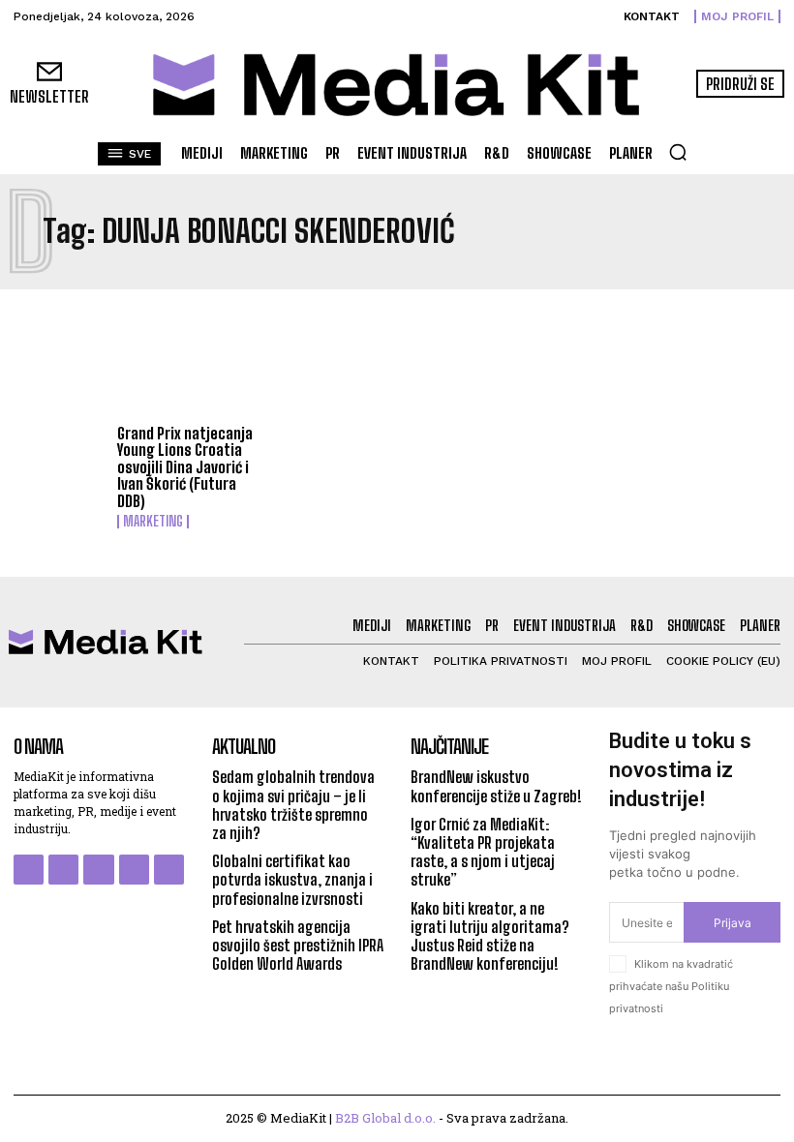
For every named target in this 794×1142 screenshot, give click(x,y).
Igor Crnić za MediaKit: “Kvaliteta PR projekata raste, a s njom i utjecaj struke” (483, 852)
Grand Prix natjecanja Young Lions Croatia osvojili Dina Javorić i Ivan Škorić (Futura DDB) (185, 467)
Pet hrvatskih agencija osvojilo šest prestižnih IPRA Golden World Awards (297, 945)
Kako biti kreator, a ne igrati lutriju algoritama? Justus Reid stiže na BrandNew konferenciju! (490, 936)
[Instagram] (63, 870)
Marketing (153, 521)
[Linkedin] (98, 870)
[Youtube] (169, 870)
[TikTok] (134, 870)
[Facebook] (29, 870)
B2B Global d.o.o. (385, 1118)
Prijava (732, 923)
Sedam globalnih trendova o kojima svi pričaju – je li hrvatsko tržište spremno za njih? (293, 804)
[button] (677, 152)
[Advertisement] (397, 357)
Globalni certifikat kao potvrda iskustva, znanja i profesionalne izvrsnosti (292, 879)
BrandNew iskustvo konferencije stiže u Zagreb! (496, 785)
